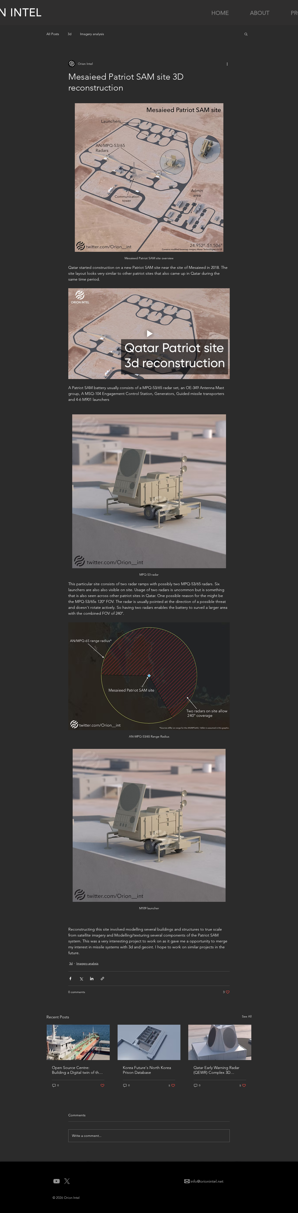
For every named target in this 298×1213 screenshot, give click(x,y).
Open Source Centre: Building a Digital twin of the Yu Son (76, 1070)
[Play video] (149, 333)
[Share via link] (102, 978)
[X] (67, 1181)
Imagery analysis (92, 34)
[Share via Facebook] (70, 978)
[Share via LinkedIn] (92, 978)
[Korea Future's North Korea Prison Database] (149, 1042)
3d (69, 34)
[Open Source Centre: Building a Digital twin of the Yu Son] (78, 1042)
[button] (246, 34)
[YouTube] (56, 1181)
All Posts (52, 34)
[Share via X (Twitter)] (81, 978)
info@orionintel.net (206, 1181)
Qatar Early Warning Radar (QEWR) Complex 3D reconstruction (216, 1070)
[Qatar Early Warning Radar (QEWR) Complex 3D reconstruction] (219, 1042)
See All (247, 1016)
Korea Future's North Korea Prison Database (147, 1070)
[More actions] (227, 63)
